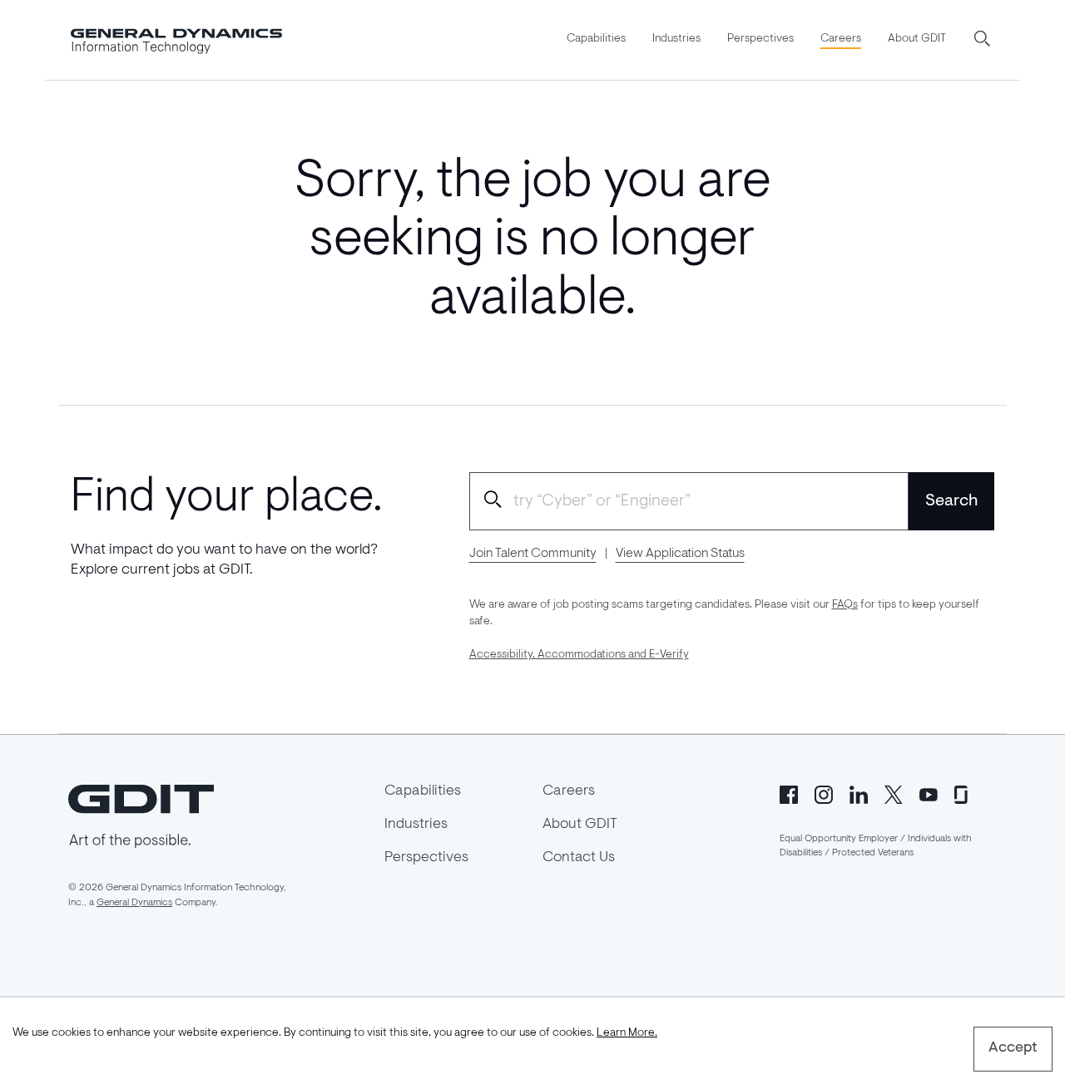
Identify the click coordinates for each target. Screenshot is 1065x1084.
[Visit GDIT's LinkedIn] (859, 793)
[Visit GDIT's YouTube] (928, 793)
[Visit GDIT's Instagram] (824, 793)
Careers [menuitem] (840, 39)
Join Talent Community (533, 553)
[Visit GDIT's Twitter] (893, 793)
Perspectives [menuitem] (760, 39)
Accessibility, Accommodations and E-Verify (579, 655)
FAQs (845, 605)
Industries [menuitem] (676, 39)
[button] (983, 40)
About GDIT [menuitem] (917, 39)
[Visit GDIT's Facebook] (789, 793)
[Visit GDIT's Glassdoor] (963, 793)
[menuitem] (596, 40)
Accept (1013, 1048)
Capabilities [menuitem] (596, 39)
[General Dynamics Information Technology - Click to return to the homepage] (176, 40)
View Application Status (680, 553)
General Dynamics (134, 903)
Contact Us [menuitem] (578, 857)
